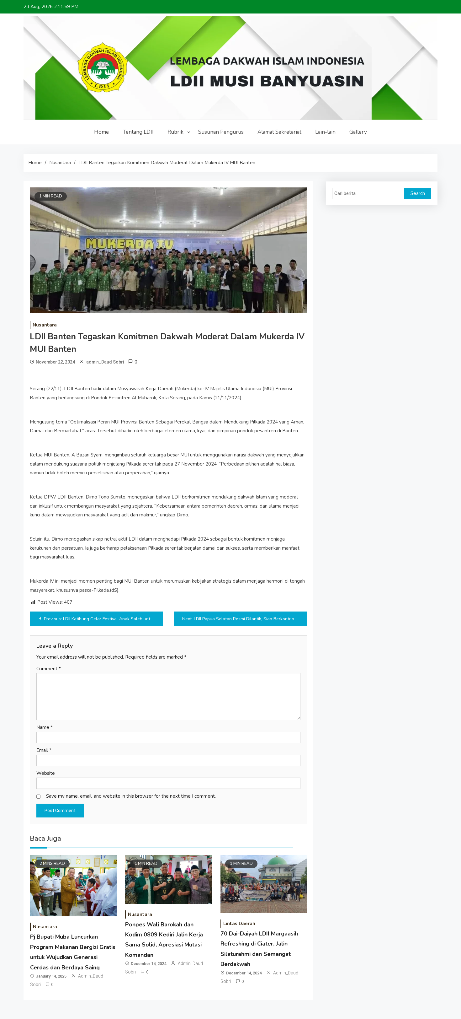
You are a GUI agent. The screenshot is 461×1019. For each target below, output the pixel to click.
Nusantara (45, 325)
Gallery (358, 132)
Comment (48, 669)
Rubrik (175, 132)
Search (418, 193)
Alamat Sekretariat (279, 132)
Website (45, 773)
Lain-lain (325, 132)
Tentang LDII (138, 132)
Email (43, 750)
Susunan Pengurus (221, 132)
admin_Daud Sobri (105, 361)
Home (101, 132)
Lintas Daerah (239, 923)
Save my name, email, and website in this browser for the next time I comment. (131, 796)
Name (44, 727)
